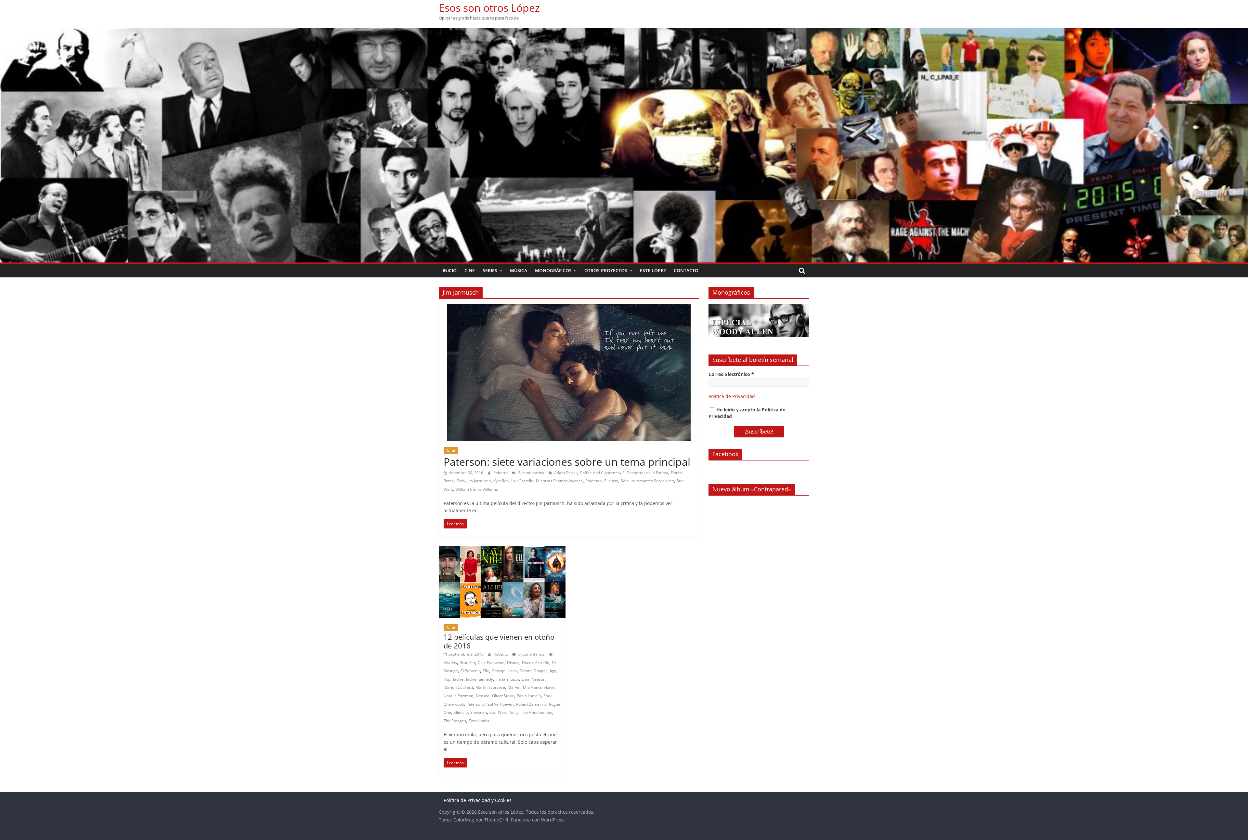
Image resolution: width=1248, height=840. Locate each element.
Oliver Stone (503, 696)
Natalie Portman (458, 696)
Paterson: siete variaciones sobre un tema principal (567, 462)
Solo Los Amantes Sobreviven (647, 481)
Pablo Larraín (529, 696)
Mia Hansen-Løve (538, 687)
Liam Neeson (533, 679)
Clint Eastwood (491, 662)
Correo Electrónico (731, 374)
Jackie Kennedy (479, 679)
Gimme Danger (533, 670)
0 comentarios (530, 654)
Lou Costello (522, 481)
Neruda (482, 696)
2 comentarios (530, 472)
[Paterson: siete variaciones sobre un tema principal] (569, 307)
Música (518, 270)
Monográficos (553, 270)
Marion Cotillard (458, 687)
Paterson (593, 481)
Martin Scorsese (490, 687)
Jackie (458, 679)
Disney (513, 662)
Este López (653, 270)
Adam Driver (565, 472)
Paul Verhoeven (499, 704)
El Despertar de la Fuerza (645, 472)
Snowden (478, 712)
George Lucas (504, 670)
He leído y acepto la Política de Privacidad (746, 413)
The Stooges (455, 721)
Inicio (450, 270)
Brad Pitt (467, 662)
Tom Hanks (479, 721)
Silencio (611, 481)
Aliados (450, 662)
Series (490, 270)
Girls (460, 481)
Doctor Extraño (535, 662)
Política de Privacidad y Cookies (478, 800)
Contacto (686, 270)
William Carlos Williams (477, 489)
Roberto (501, 472)
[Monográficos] (758, 307)
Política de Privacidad (731, 396)
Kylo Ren (501, 481)
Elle (486, 670)
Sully (514, 712)
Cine (469, 270)
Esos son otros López (489, 8)
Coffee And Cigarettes (600, 472)
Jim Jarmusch (479, 481)
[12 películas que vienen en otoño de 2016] (502, 550)
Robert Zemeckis (531, 704)
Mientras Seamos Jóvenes (559, 481)
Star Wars (498, 712)
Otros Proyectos (605, 270)
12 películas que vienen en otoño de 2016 (499, 641)
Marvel (514, 687)
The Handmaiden (536, 712)
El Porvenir (470, 670)
